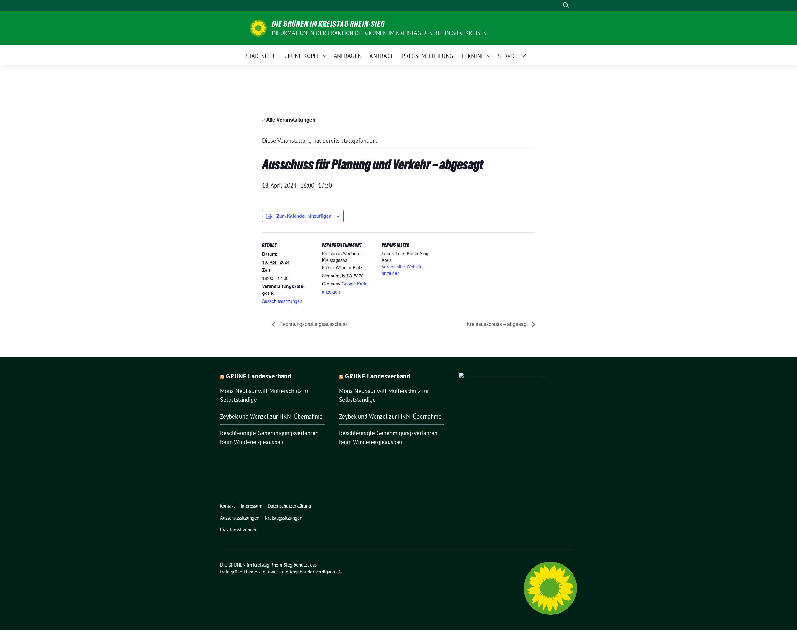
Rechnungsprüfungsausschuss (313, 323)
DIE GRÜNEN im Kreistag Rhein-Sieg (328, 24)
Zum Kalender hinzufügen (304, 216)
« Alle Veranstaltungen (288, 119)
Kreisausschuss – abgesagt (498, 323)
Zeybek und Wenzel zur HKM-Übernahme (271, 416)
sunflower (268, 572)
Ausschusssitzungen (282, 301)
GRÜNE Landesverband (258, 376)
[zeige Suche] (566, 5)
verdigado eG (328, 572)
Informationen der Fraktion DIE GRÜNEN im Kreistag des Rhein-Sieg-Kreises (379, 32)
